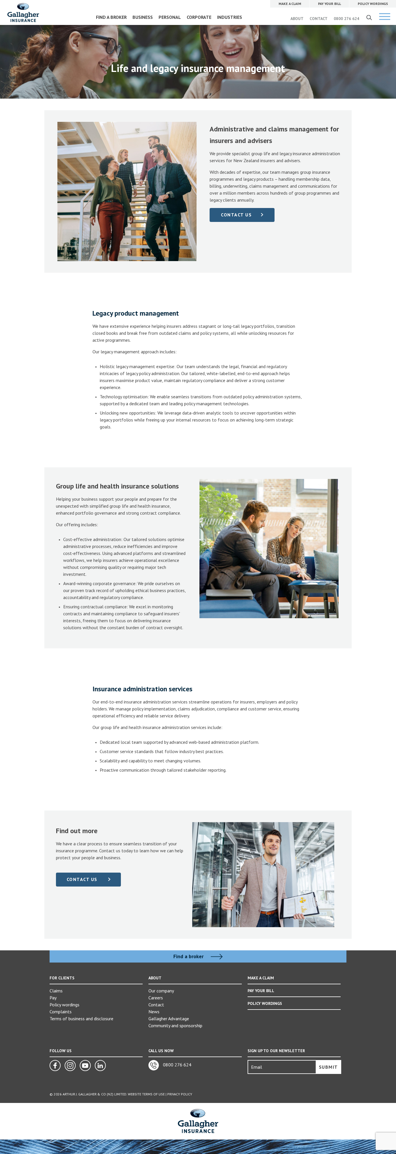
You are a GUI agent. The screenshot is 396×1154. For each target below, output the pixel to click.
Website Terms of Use (146, 1094)
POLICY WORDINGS (265, 1003)
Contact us (83, 879)
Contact (156, 1005)
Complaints (61, 1011)
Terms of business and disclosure (81, 1018)
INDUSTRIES (229, 17)
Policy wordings (64, 1005)
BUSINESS (142, 17)
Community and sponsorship (175, 1025)
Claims (56, 991)
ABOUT (297, 18)
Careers (155, 998)
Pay (53, 998)
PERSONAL (170, 17)
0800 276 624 (346, 18)
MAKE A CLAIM (261, 978)
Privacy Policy (179, 1094)
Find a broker (189, 956)
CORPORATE (199, 17)
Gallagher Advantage (168, 1018)
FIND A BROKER (111, 17)
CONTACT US (236, 215)
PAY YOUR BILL (261, 990)
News (153, 1011)
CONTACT (319, 18)
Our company (161, 991)
